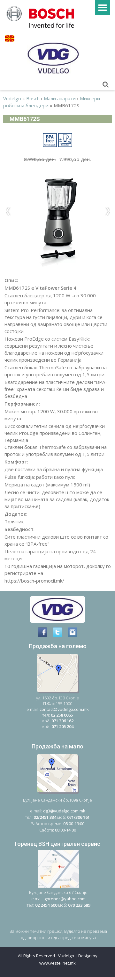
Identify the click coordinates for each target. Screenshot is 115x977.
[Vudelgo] (42, 16)
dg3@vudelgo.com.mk (64, 811)
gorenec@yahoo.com (65, 899)
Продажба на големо (58, 646)
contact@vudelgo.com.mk (64, 709)
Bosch (33, 98)
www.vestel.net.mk (57, 963)
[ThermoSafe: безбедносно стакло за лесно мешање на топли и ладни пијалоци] (65, 139)
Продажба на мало (57, 746)
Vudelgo (12, 98)
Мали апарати (60, 98)
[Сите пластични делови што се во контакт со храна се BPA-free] (49, 139)
